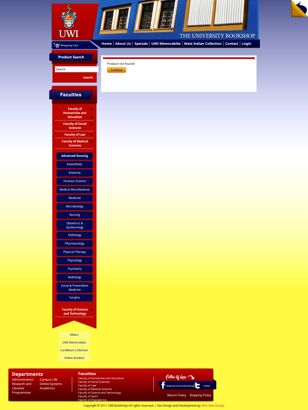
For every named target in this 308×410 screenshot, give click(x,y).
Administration (22, 379)
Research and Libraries (21, 386)
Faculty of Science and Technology (99, 392)
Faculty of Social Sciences (93, 382)
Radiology (74, 277)
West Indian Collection (203, 43)
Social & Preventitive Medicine (74, 288)
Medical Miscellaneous (74, 189)
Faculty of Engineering (92, 400)
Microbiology (74, 206)
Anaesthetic (75, 164)
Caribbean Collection (74, 350)
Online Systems (51, 384)
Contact (231, 43)
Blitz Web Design (213, 405)
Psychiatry (75, 269)
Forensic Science (75, 181)
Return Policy (176, 395)
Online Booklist (74, 358)
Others (74, 335)
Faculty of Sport (88, 396)
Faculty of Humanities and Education (101, 378)
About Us (123, 43)
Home (107, 43)
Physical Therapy (74, 252)
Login (246, 43)
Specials (141, 43)
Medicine (75, 198)
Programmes (21, 392)
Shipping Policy (200, 395)
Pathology (74, 235)
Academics (47, 388)
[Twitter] (197, 388)
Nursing (74, 215)
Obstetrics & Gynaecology (74, 225)
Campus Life (48, 379)
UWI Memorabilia (165, 43)
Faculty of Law (87, 385)
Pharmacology (74, 243)
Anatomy (75, 173)
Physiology (75, 260)
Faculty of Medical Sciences (95, 389)
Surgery (74, 297)
